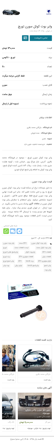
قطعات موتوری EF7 (26, 256)
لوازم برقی (18, 265)
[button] (27, 306)
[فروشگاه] (25, 38)
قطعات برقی (46, 256)
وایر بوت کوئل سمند (43, 247)
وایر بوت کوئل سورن (38, 243)
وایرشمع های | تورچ (10, 252)
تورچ (5, 247)
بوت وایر (6, 265)
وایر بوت (48, 270)
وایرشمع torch (33, 265)
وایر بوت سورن (8, 243)
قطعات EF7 (47, 252)
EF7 (19, 261)
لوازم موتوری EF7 (44, 261)
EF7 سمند (22, 243)
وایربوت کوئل (30, 252)
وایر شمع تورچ (8, 261)
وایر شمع (47, 265)
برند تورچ (6, 256)
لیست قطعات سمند (21, 247)
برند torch (30, 261)
